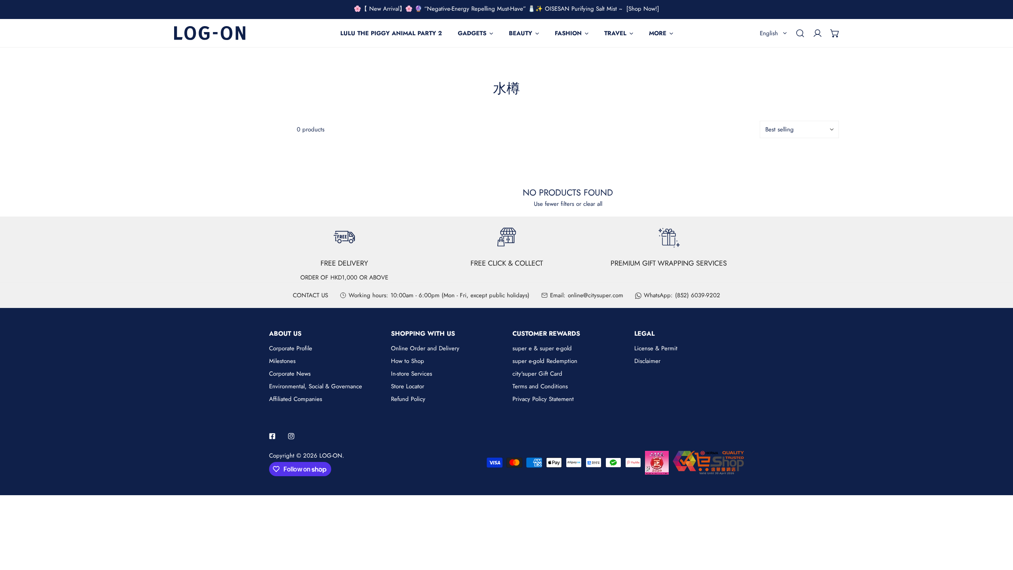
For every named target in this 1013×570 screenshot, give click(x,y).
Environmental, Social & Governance (315, 386)
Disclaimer (647, 361)
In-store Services (411, 373)
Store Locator (407, 386)
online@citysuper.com (595, 295)
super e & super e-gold (542, 348)
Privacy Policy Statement (543, 399)
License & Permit (655, 348)
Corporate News (290, 373)
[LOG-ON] (209, 33)
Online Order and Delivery (425, 348)
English (769, 33)
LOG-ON (330, 455)
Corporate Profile (290, 348)
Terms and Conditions (540, 386)
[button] (835, 33)
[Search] (800, 33)
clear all (592, 204)
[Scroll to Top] (999, 528)
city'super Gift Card (537, 373)
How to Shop (407, 361)
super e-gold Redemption (544, 361)
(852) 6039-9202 (697, 295)
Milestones (282, 361)
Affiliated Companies (295, 399)
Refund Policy (408, 399)
